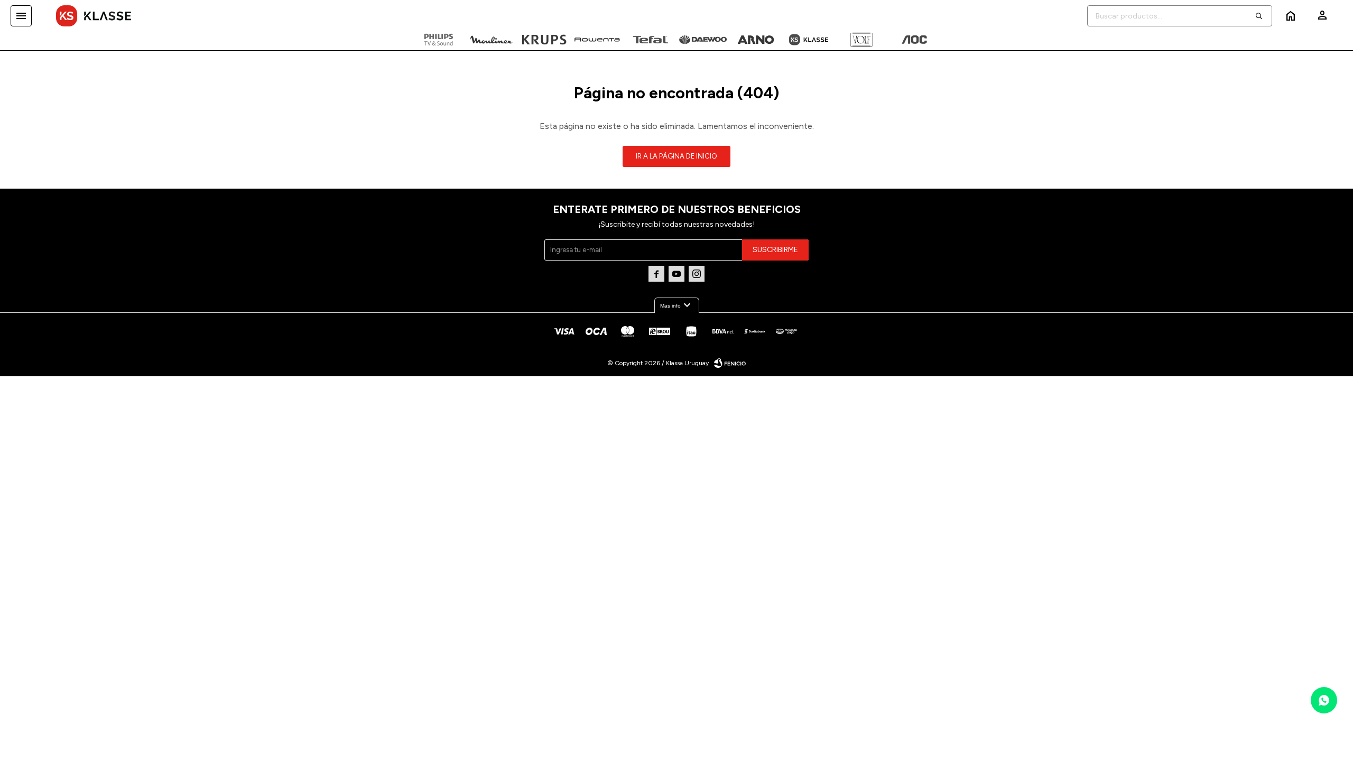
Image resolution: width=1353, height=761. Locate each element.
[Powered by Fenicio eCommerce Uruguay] (730, 363)
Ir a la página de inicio (676, 156)
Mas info (676, 305)
